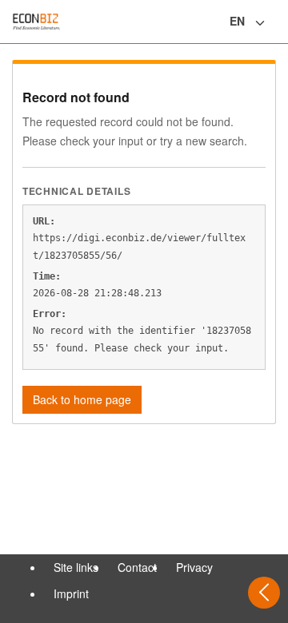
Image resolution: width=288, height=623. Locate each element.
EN (237, 21)
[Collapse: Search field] (274, 23)
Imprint (71, 593)
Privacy (194, 567)
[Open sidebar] (264, 593)
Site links (76, 567)
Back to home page (82, 399)
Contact (137, 567)
